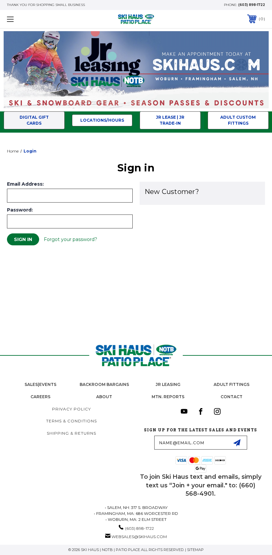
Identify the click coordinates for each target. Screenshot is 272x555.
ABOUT (104, 396)
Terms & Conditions (71, 420)
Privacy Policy (71, 408)
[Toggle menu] (33, 19)
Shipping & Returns (71, 433)
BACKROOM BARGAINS (104, 384)
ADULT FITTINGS (231, 384)
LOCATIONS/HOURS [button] (102, 120)
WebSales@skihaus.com (139, 536)
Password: (20, 210)
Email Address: (25, 184)
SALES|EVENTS (40, 384)
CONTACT (231, 396)
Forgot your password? (70, 239)
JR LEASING (168, 384)
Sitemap (195, 549)
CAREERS (40, 396)
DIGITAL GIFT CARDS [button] (34, 120)
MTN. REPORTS (168, 396)
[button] (136, 70)
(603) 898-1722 (251, 5)
